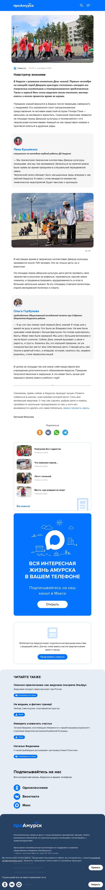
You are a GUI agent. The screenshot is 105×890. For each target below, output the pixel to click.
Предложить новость (52, 656)
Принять (95, 867)
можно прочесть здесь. (76, 407)
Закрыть (95, 884)
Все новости (23, 506)
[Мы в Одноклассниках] (5, 884)
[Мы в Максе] (19, 884)
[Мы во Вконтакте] (12, 884)
